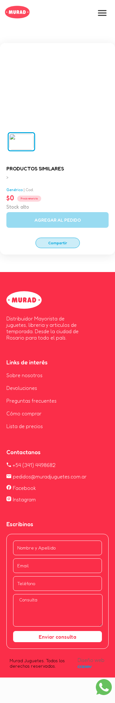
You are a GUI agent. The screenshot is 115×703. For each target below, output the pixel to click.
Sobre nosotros (24, 375)
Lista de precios (24, 426)
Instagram (24, 499)
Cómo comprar (24, 413)
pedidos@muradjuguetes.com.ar (49, 476)
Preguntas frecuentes (31, 401)
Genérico (14, 189)
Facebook (24, 488)
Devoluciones (21, 388)
